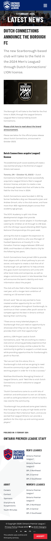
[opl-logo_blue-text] (14, 449)
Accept (40, 536)
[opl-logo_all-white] (12, 2)
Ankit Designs (40, 527)
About (7, 484)
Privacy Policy (11, 527)
